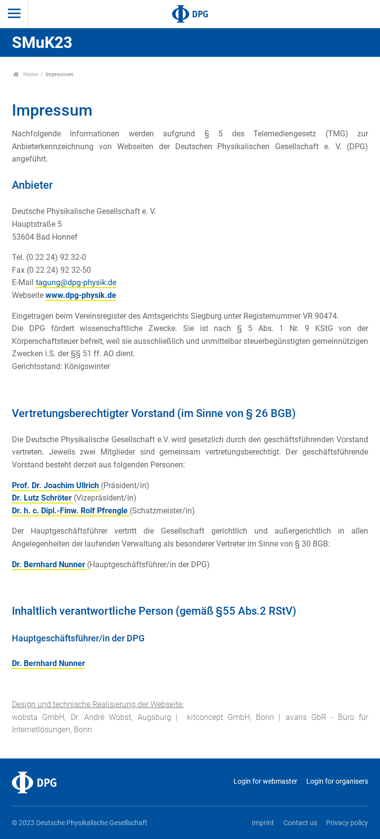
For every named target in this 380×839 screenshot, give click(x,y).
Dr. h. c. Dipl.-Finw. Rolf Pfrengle (71, 510)
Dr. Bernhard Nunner (49, 564)
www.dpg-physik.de (81, 295)
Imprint (263, 823)
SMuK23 (42, 42)
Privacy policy (347, 823)
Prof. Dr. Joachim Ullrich (56, 485)
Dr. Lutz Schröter (43, 498)
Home (30, 74)
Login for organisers (337, 781)
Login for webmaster (265, 781)
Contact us (300, 823)
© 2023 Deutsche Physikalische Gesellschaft (79, 823)
